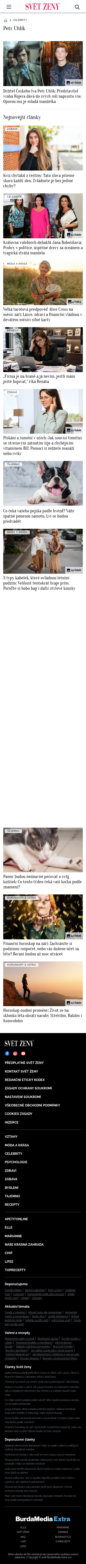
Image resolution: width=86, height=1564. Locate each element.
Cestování (18, 1294)
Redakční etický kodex (25, 1080)
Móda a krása (17, 1145)
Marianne (13, 1236)
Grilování (37, 1298)
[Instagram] (15, 1053)
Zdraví (10, 1171)
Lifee (9, 1262)
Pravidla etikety (13, 1290)
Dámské (63, 1532)
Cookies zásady (18, 1114)
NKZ (23, 1537)
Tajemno (12, 1196)
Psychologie (16, 1162)
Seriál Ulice (38, 1316)
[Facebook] (7, 1053)
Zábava (11, 1179)
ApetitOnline (16, 1219)
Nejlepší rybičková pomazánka (33, 1346)
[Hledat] (77, 6)
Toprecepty (15, 1270)
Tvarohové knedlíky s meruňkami (34, 1342)
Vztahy (11, 1137)
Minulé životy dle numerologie (45, 1312)
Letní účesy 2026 (60, 1320)
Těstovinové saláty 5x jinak (19, 1338)
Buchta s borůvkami (17, 1350)
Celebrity (20, 20)
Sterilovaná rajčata (48, 1338)
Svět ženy (23, 1532)
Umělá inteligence (58, 1316)
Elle (8, 1227)
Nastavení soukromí (23, 1097)
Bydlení (11, 1188)
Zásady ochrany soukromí (28, 1088)
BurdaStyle (63, 1537)
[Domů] (43, 6)
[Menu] (9, 7)
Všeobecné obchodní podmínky (32, 1105)
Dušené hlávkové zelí (17, 1354)
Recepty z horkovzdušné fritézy (60, 1358)
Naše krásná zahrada (24, 1244)
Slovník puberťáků (35, 1290)
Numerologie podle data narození (45, 1294)
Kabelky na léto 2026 (36, 1320)
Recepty (12, 1205)
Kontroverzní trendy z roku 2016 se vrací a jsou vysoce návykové (40, 1454)
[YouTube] (23, 1053)
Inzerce (12, 1122)
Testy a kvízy (55, 1290)
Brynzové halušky (63, 1346)
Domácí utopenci (29, 1358)
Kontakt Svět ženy (21, 1071)
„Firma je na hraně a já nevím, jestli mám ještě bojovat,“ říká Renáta (42, 1381)
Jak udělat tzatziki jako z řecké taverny (52, 1350)
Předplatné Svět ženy (24, 1063)
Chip (8, 1253)
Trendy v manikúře (15, 1312)
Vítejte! (25, 1298)
